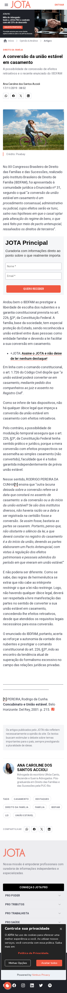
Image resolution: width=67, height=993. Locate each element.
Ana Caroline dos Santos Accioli (21, 83)
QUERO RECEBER (33, 288)
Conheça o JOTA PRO (34, 887)
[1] (16, 484)
